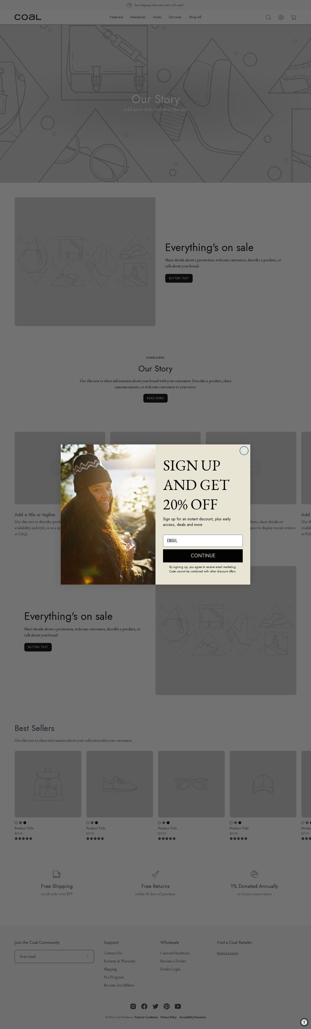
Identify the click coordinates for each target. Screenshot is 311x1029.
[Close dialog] (244, 450)
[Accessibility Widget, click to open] (304, 1022)
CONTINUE (203, 555)
